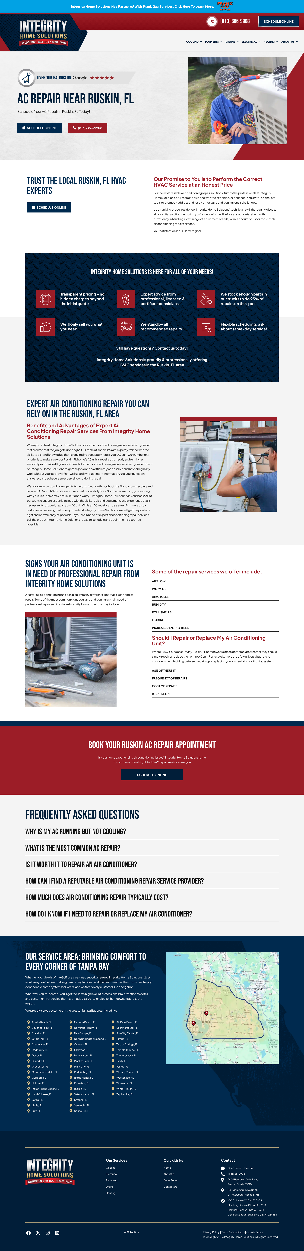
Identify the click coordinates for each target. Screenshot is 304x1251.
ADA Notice (131, 1232)
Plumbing (212, 41)
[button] (152, 774)
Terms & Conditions (233, 1232)
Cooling (192, 41)
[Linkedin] (57, 1233)
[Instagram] (47, 1233)
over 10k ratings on (54, 78)
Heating (269, 41)
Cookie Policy (254, 1232)
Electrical (249, 41)
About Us (287, 41)
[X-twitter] (38, 1233)
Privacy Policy (211, 1232)
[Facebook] (28, 1233)
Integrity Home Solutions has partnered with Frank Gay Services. (142, 6)
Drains (230, 41)
